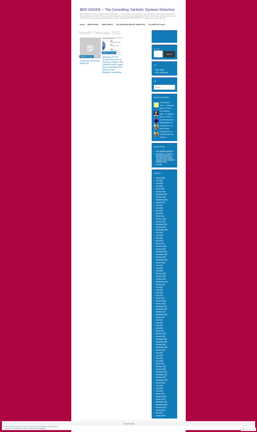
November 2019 (161, 374)
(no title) (159, 164)
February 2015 (161, 407)
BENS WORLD (107, 24)
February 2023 (161, 273)
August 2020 (160, 350)
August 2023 (160, 262)
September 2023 (162, 260)
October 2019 (161, 377)
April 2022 (159, 295)
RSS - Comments (162, 72)
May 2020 (159, 358)
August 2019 (160, 383)
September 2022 (162, 281)
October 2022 (161, 279)
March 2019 (160, 394)
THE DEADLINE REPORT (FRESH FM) (130, 24)
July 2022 (159, 287)
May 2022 (159, 292)
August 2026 (160, 178)
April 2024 (159, 240)
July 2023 (159, 265)
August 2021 (160, 317)
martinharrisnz (165, 126)
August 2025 (160, 202)
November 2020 (161, 342)
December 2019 (161, 372)
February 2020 (161, 366)
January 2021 (161, 336)
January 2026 (161, 191)
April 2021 (159, 328)
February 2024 (161, 246)
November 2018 (161, 404)
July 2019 (159, 385)
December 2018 (161, 402)
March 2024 (160, 243)
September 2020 (162, 347)
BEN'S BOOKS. (93, 24)
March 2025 (160, 216)
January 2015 (161, 410)
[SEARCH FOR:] (164, 87)
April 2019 (159, 391)
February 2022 (161, 301)
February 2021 (161, 333)
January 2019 (161, 399)
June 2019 (159, 388)
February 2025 (161, 219)
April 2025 (159, 213)
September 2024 (162, 230)
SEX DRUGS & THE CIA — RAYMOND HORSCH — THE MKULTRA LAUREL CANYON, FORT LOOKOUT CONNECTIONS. (165, 158)
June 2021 (159, 322)
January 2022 (161, 303)
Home (82, 24)
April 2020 (159, 361)
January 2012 (161, 415)
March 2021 (160, 331)
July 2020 (159, 353)
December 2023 (161, 251)
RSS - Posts (160, 70)
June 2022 (159, 290)
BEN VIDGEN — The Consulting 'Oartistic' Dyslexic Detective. (127, 10)
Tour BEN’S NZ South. (156, 24)
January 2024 (161, 249)
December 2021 (161, 306)
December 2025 (161, 194)
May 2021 (159, 325)
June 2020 (159, 355)
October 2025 (161, 197)
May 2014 (159, 413)
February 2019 (161, 396)
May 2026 (159, 186)
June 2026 (159, 183)
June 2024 (159, 235)
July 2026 (159, 180)
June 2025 (159, 208)
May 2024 (159, 238)
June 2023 (159, 268)
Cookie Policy (42, 428)
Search (157, 49)
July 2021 (159, 320)
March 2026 (160, 189)
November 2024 (161, 224)
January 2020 (161, 369)
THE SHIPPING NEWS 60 (164, 151)
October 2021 (161, 312)
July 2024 (159, 232)
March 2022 (160, 298)
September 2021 (162, 314)
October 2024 (161, 227)
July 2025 (159, 205)
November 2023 (161, 254)
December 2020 (161, 339)
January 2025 (161, 221)
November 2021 (161, 309)
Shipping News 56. (166, 123)
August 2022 (160, 284)
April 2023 (159, 271)
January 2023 (161, 276)
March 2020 (160, 363)
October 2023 (161, 257)
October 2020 (161, 344)
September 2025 (162, 199)
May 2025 (159, 210)
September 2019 (162, 380)
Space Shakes (164, 128)
